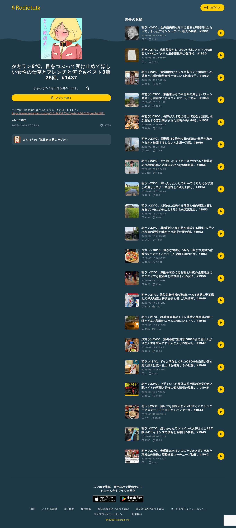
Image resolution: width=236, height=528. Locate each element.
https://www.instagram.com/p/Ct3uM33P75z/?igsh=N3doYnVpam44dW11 (58, 113)
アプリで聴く (64, 97)
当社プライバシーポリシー (109, 514)
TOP (32, 508)
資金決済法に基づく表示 (150, 508)
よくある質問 (49, 508)
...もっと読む (19, 119)
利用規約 (137, 514)
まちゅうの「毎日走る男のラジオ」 (56, 88)
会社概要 (69, 508)
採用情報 (86, 508)
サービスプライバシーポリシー (189, 508)
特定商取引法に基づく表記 (113, 508)
